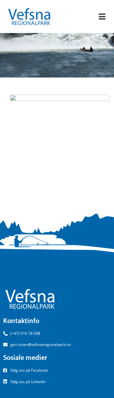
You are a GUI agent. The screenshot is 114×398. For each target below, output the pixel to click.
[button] (102, 16)
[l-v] (59, 143)
